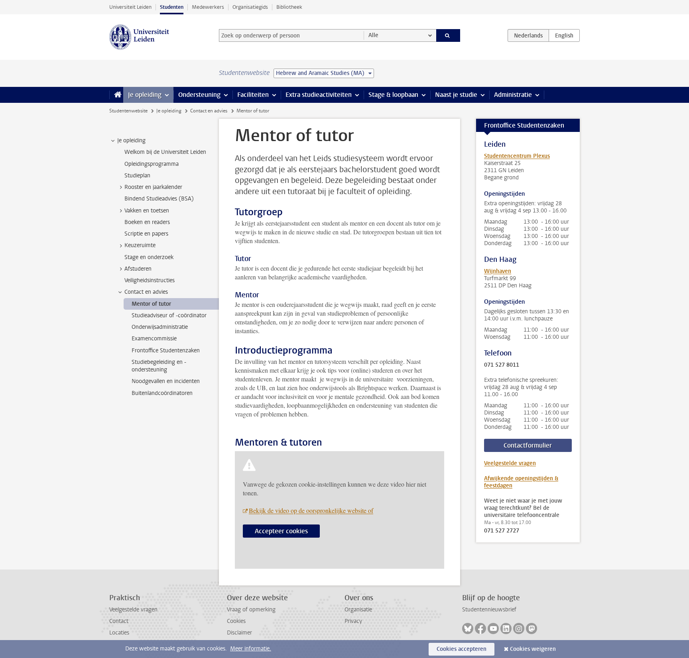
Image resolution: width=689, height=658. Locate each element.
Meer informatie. (250, 648)
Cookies (236, 621)
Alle (373, 35)
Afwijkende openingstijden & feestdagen (521, 482)
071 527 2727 (501, 530)
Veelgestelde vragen (510, 463)
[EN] (564, 35)
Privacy (353, 621)
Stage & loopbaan (393, 94)
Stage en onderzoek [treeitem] (148, 257)
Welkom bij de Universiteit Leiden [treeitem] (165, 152)
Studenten (171, 7)
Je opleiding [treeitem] (131, 140)
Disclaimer (239, 632)
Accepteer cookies (281, 531)
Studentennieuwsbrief (489, 609)
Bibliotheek (289, 7)
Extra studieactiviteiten (318, 94)
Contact (118, 621)
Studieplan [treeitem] (137, 175)
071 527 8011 (501, 365)
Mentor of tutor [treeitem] (151, 304)
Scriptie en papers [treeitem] (146, 234)
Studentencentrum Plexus (517, 156)
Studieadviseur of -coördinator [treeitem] (169, 315)
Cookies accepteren (461, 649)
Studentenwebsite (128, 111)
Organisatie (358, 609)
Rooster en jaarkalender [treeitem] (153, 187)
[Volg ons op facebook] (480, 628)
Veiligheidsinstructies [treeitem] (149, 280)
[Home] (116, 95)
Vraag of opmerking (251, 609)
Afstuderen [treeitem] (138, 269)
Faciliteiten (253, 94)
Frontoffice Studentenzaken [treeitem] (166, 350)
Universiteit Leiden (130, 7)
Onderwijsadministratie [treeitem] (160, 327)
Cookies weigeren (533, 649)
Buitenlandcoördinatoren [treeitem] (162, 393)
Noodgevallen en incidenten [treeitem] (166, 381)
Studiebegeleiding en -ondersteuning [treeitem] (159, 365)
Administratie (513, 94)
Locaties (119, 632)
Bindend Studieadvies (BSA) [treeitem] (159, 198)
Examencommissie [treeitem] (154, 338)
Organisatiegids (250, 7)
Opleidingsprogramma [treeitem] (151, 164)
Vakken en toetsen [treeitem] (146, 210)
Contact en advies (208, 111)
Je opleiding (144, 94)
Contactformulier (528, 445)
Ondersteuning (199, 94)
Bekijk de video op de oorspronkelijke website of (311, 510)
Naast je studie (456, 94)
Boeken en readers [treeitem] (147, 222)
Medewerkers (208, 7)
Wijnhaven (497, 271)
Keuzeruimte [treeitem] (140, 245)
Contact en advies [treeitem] (146, 292)
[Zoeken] (448, 35)
